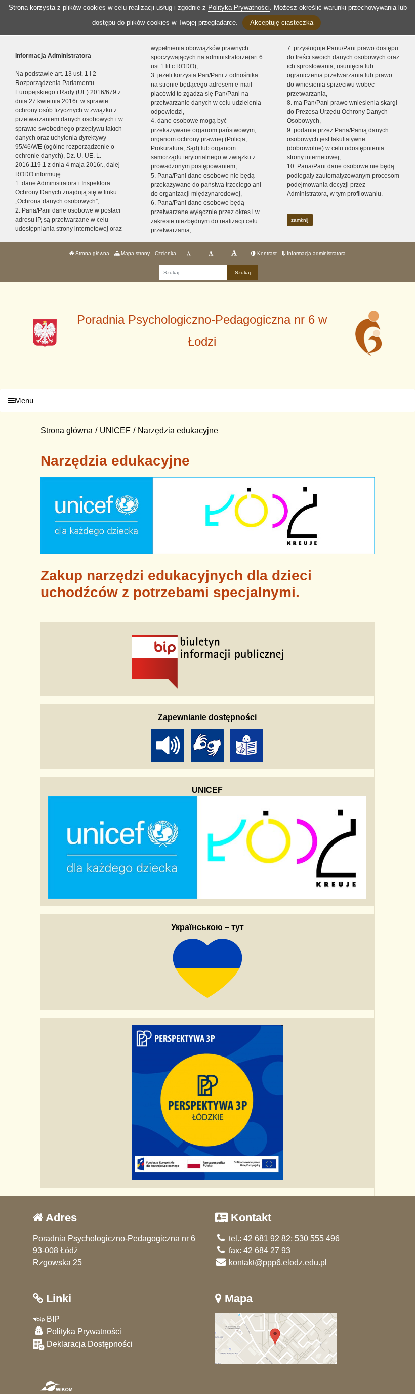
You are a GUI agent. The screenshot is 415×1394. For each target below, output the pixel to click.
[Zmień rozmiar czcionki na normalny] (188, 253)
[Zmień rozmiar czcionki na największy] (234, 253)
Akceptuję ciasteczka (281, 22)
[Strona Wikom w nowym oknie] (56, 1386)
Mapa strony (134, 253)
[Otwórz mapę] (276, 1337)
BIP (52, 1319)
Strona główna (91, 253)
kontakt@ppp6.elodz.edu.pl (277, 1262)
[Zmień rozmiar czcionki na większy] (210, 253)
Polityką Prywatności (239, 7)
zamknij (299, 220)
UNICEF (115, 430)
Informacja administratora (315, 253)
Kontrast (266, 253)
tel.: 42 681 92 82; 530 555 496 (283, 1238)
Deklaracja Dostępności (89, 1344)
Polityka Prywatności (83, 1331)
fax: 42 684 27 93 (258, 1250)
